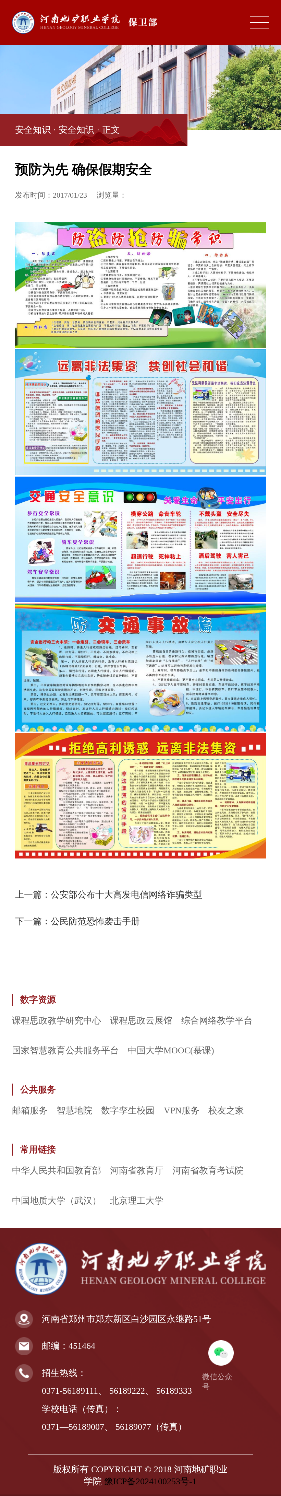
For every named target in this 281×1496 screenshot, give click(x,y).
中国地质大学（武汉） (56, 1201)
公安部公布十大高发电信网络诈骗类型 (126, 895)
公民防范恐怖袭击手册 (95, 921)
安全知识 (33, 130)
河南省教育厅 (136, 1171)
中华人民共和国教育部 (56, 1171)
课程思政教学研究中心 (56, 1021)
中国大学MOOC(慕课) (171, 1050)
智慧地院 (74, 1110)
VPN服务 (181, 1110)
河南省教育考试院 (208, 1171)
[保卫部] (84, 32)
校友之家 (226, 1110)
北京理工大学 (136, 1201)
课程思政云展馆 (141, 1021)
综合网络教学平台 (217, 1021)
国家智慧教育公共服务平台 (65, 1050)
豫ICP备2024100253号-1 (150, 1481)
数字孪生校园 (128, 1110)
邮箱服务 (30, 1110)
